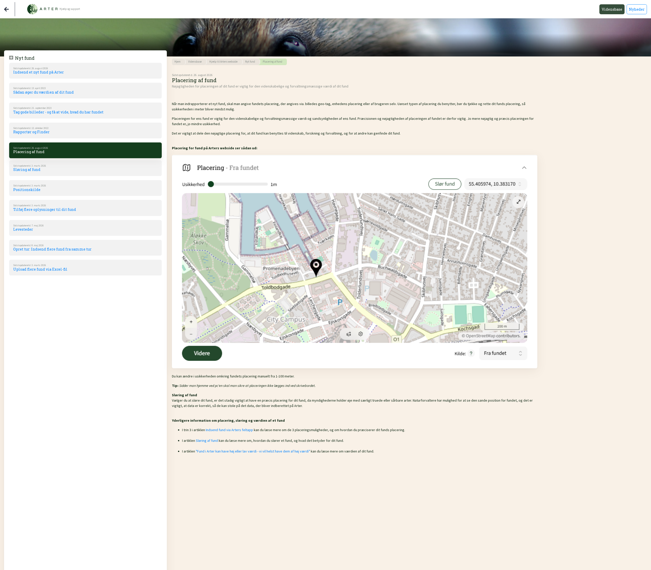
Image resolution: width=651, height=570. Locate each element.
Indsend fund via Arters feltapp (229, 430)
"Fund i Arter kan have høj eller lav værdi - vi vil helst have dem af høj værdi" (253, 451)
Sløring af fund (207, 440)
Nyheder (637, 9)
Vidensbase (612, 9)
